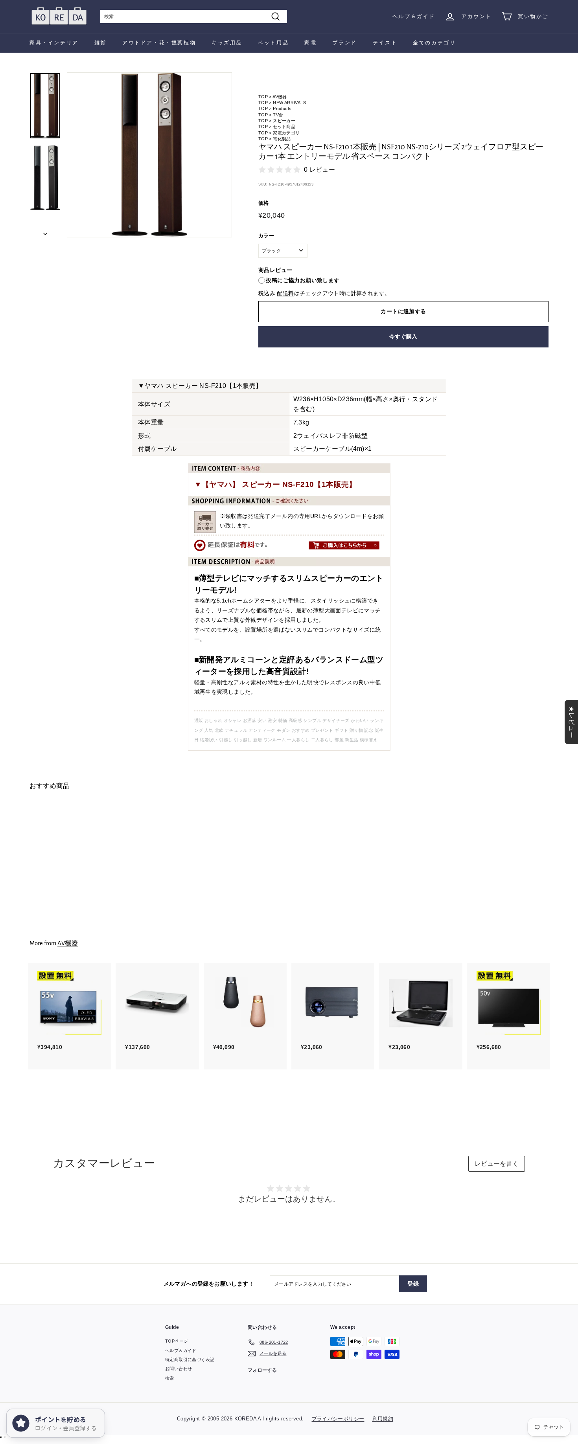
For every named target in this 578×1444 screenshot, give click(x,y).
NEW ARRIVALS (289, 102)
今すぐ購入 (403, 336)
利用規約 (383, 1419)
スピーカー (284, 120)
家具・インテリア (54, 43)
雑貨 (100, 43)
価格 (263, 203)
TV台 (278, 114)
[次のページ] (45, 231)
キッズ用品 (227, 43)
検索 (169, 1378)
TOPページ (176, 1341)
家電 (310, 43)
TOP (263, 96)
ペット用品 (273, 43)
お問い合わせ (178, 1368)
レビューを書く (497, 1163)
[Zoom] (149, 155)
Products (282, 108)
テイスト (385, 43)
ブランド (344, 43)
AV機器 (279, 96)
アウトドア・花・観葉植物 (159, 43)
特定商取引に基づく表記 (189, 1359)
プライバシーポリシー (338, 1419)
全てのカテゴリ (434, 43)
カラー (266, 236)
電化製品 (282, 138)
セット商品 (284, 126)
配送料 (285, 293)
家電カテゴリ (286, 132)
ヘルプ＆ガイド (413, 16)
